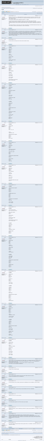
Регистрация (25, 4)
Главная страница (17, 4)
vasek (2, 9)
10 (40, 11)
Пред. (35, 11)
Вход (27, 4)
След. (41, 11)
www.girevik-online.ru (20, 440)
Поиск (22, 4)
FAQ (20, 4)
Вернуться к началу (4, 37)
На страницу (33, 11)
